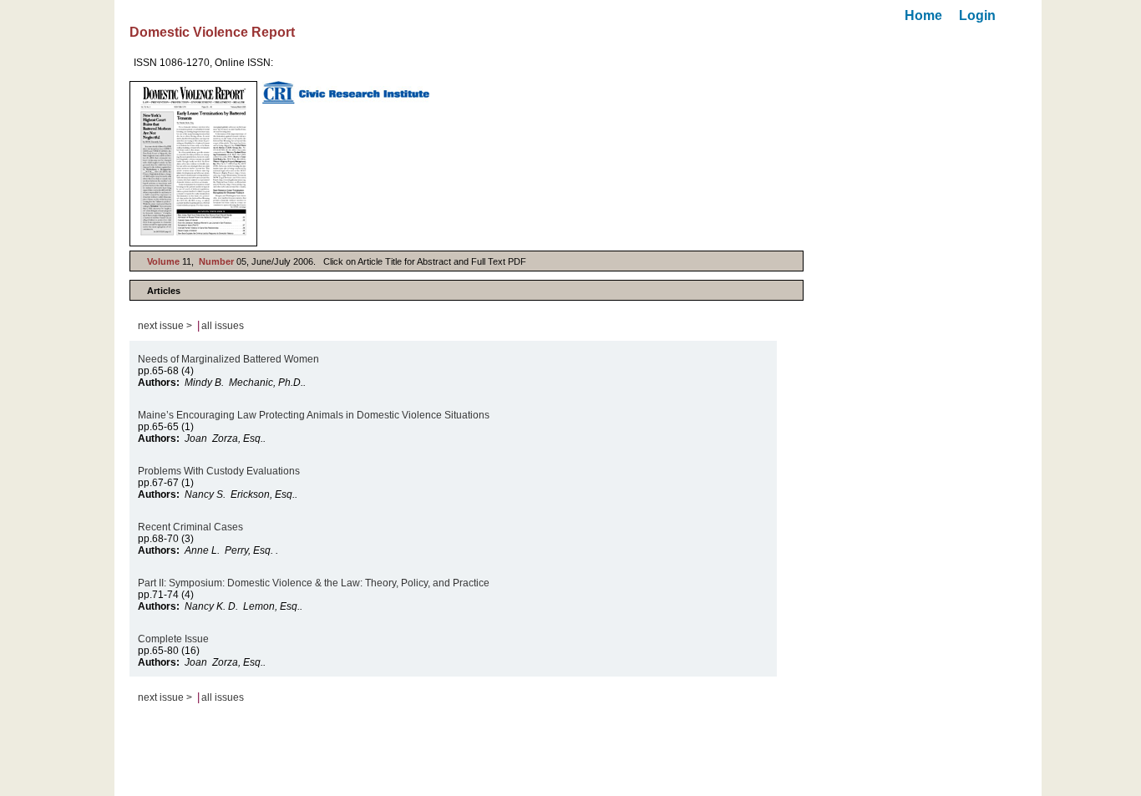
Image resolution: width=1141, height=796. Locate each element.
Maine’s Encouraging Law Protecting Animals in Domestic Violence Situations (313, 415)
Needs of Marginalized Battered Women (228, 359)
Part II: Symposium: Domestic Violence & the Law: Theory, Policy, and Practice (313, 583)
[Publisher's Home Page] (345, 92)
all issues (222, 326)
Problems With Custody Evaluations (219, 471)
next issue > (165, 326)
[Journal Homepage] (193, 163)
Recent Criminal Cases (192, 527)
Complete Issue (174, 639)
